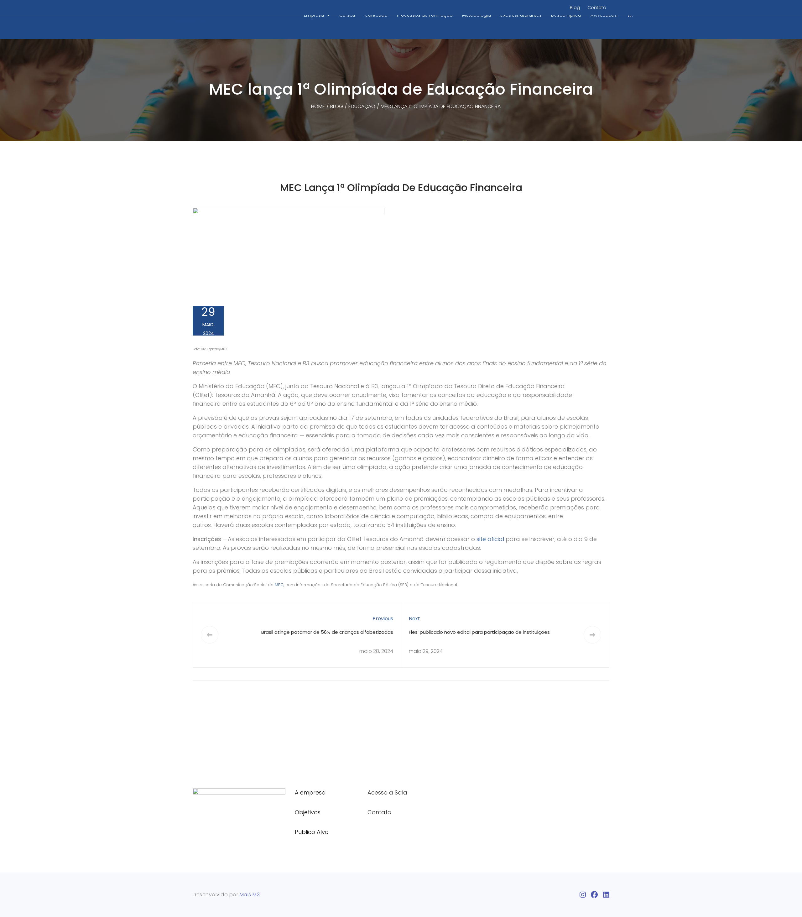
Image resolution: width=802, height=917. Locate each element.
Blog (575, 7)
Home (318, 106)
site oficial (490, 539)
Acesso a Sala (387, 792)
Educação (361, 106)
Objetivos (307, 812)
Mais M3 (250, 894)
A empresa (310, 792)
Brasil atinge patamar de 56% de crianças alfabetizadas (327, 632)
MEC (279, 585)
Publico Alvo (312, 832)
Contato (596, 7)
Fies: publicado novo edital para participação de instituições (479, 632)
